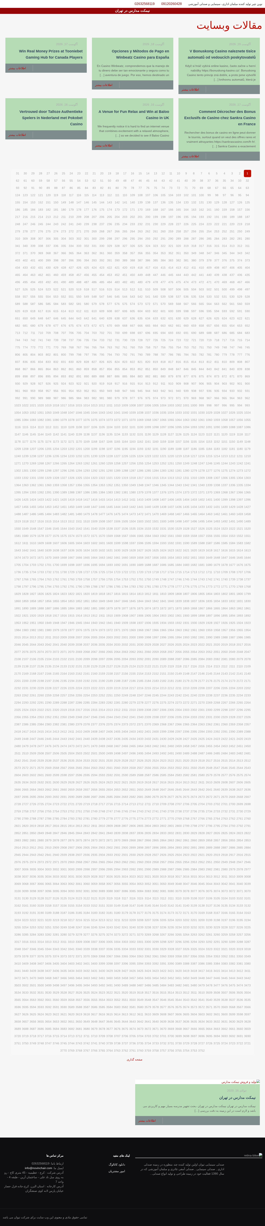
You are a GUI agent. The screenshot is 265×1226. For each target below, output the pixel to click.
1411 (132, 499)
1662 (109, 557)
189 (232, 217)
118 (63, 195)
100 (201, 195)
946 (132, 391)
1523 (224, 528)
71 (186, 188)
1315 (155, 478)
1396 (247, 499)
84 (86, 188)
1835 (209, 601)
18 (117, 173)
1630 (117, 550)
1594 (155, 543)
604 (140, 311)
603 (147, 311)
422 (109, 267)
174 (109, 209)
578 (101, 304)
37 (209, 180)
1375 (170, 492)
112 (109, 195)
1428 (239, 507)
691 (186, 333)
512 (132, 289)
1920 (33, 615)
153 (32, 202)
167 (163, 209)
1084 (25, 420)
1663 (102, 557)
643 (78, 318)
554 (48, 296)
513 (124, 289)
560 (239, 304)
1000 (193, 405)
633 (155, 318)
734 (94, 340)
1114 (33, 427)
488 (78, 282)
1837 (193, 601)
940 (178, 391)
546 (109, 296)
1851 (86, 601)
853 (132, 369)
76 (147, 188)
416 (155, 267)
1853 (71, 601)
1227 (117, 456)
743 (25, 340)
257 (186, 231)
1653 (178, 557)
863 (55, 369)
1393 (33, 492)
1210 (247, 456)
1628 (132, 550)
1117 (248, 434)
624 (224, 318)
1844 (140, 601)
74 (163, 188)
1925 (232, 622)
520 (71, 289)
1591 (178, 543)
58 (48, 180)
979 (117, 398)
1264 (71, 463)
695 (155, 333)
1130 (148, 434)
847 (178, 369)
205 (109, 217)
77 (140, 188)
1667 (71, 557)
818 (163, 362)
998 (209, 405)
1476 (109, 514)
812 (209, 362)
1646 (232, 557)
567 (186, 304)
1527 (193, 528)
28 (40, 173)
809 (232, 362)
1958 (216, 630)
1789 (86, 586)
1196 (117, 449)
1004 (163, 405)
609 (101, 311)
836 (25, 362)
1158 (171, 441)
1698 (71, 564)
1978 (63, 630)
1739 (232, 579)
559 (247, 304)
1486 (33, 514)
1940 (117, 622)
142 (117, 202)
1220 (170, 456)
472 (201, 282)
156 (247, 209)
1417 (86, 499)
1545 (56, 528)
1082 (40, 420)
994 (239, 405)
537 (178, 296)
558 (17, 296)
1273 (239, 470)
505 (186, 289)
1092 (201, 427)
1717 (163, 572)
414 (170, 267)
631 (170, 318)
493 (40, 282)
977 (132, 398)
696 (147, 333)
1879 (109, 608)
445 (170, 275)
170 (140, 209)
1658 (140, 557)
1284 (155, 470)
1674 (17, 557)
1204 (56, 449)
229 (163, 224)
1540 (94, 528)
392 (101, 260)
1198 (102, 449)
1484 (48, 514)
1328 (56, 478)
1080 (56, 420)
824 (117, 362)
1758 (86, 579)
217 (17, 217)
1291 (102, 470)
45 (147, 180)
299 (101, 238)
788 (155, 354)
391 (109, 260)
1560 (178, 536)
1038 (140, 412)
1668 (63, 557)
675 (71, 325)
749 (216, 347)
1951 (33, 622)
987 (55, 398)
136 (163, 202)
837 (17, 362)
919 (101, 383)
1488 (17, 514)
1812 (148, 593)
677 (55, 325)
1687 (155, 564)
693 (170, 333)
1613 (247, 550)
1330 (40, 478)
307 (40, 238)
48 (124, 180)
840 (232, 369)
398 (55, 260)
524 (40, 289)
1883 (79, 608)
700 (117, 333)
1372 (193, 492)
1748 (163, 579)
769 (63, 347)
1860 (17, 601)
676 (63, 325)
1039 (132, 412)
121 (40, 195)
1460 (232, 514)
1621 (186, 550)
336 (55, 246)
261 (155, 231)
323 (155, 246)
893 (63, 376)
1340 (201, 485)
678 (48, 325)
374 (239, 260)
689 (201, 333)
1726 (94, 572)
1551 (247, 536)
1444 (117, 507)
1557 (201, 536)
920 (94, 383)
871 (232, 376)
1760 (71, 579)
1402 (201, 499)
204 (117, 217)
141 (124, 202)
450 (132, 275)
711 (33, 333)
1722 (125, 572)
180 (63, 209)
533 (209, 296)
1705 (17, 564)
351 (178, 253)
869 (247, 376)
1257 (125, 463)
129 (216, 202)
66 (224, 188)
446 (163, 275)
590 (247, 311)
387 (140, 260)
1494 (209, 521)
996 (224, 405)
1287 (132, 470)
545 (117, 296)
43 (163, 180)
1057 (232, 420)
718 (216, 340)
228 (170, 224)
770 (55, 347)
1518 (25, 521)
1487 (25, 514)
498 (239, 289)
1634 (86, 550)
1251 (170, 463)
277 (32, 231)
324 (147, 246)
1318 (132, 478)
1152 (217, 441)
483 (117, 282)
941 (170, 391)
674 (78, 325)
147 (78, 202)
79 (124, 188)
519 (78, 289)
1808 (178, 593)
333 (78, 246)
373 (247, 260)
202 (132, 217)
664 (155, 325)
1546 (48, 528)
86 (71, 188)
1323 (94, 478)
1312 (178, 478)
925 (55, 383)
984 (78, 398)
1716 (170, 572)
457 (78, 275)
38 (201, 180)
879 (170, 376)
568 (178, 304)
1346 (155, 485)
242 (63, 224)
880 (163, 376)
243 (55, 224)
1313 (170, 478)
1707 (239, 572)
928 (32, 383)
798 (78, 354)
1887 (48, 608)
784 (186, 354)
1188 (178, 449)
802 (48, 354)
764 (101, 347)
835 (32, 362)
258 (178, 231)
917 (117, 383)
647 (48, 318)
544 (124, 296)
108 (140, 195)
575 (124, 304)
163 (193, 209)
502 (209, 289)
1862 (239, 608)
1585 (224, 543)
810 (224, 362)
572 (147, 304)
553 (55, 296)
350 (186, 253)
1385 (94, 492)
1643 (17, 550)
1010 (117, 405)
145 (94, 202)
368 (48, 253)
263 (140, 231)
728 (140, 340)
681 (25, 325)
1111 (56, 427)
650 (25, 318)
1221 (163, 456)
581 (78, 304)
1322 (102, 478)
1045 (86, 412)
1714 (186, 572)
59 (40, 180)
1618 (209, 550)
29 (33, 173)
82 (102, 188)
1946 (71, 622)
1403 (193, 499)
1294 (79, 470)
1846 (125, 601)
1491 (232, 521)
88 (56, 188)
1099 (148, 427)
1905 (148, 615)
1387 (79, 492)
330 (101, 246)
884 (132, 376)
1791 (71, 586)
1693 (109, 564)
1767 (17, 579)
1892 (247, 615)
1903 (163, 615)
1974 (94, 630)
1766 (25, 579)
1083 (33, 420)
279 (17, 231)
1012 (102, 405)
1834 (216, 601)
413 (178, 267)
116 (79, 195)
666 (140, 325)
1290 (109, 470)
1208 (25, 449)
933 (232, 391)
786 (170, 354)
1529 (178, 528)
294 (140, 238)
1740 (224, 579)
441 (201, 275)
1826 (40, 593)
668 (124, 325)
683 (247, 333)
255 (201, 231)
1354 (94, 485)
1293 (86, 470)
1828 (25, 593)
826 (101, 362)
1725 (102, 572)
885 (124, 376)
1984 (17, 630)
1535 (132, 528)
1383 (109, 492)
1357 (71, 485)
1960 (201, 630)
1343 (178, 485)
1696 (86, 564)
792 (124, 354)
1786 (109, 586)
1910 (109, 615)
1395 (17, 492)
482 (124, 282)
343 (239, 253)
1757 (94, 579)
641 (94, 318)
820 (147, 362)
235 (117, 224)
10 (178, 173)
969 (193, 398)
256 (193, 231)
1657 (148, 557)
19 (109, 173)
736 (78, 340)
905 (209, 383)
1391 (48, 492)
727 (147, 340)
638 (117, 318)
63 (247, 188)
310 (17, 238)
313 (232, 246)
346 (216, 253)
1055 (247, 420)
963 (239, 398)
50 (109, 180)
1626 (148, 550)
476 (170, 282)
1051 (40, 412)
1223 (148, 456)
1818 (102, 593)
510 (147, 289)
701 (109, 333)
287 (193, 238)
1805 (201, 593)
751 (201, 347)
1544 (63, 528)
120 (48, 195)
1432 (209, 507)
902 (232, 383)
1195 (125, 449)
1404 (186, 499)
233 (132, 224)
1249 (186, 463)
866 (32, 369)
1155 (194, 441)
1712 (201, 572)
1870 (178, 608)
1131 (140, 434)
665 (147, 325)
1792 (63, 586)
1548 (33, 528)
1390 (56, 492)
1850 (94, 601)
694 (163, 333)
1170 (79, 441)
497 (247, 289)
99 (209, 195)
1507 (109, 521)
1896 (216, 615)
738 (63, 340)
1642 (25, 550)
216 (25, 217)
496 (17, 282)
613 (71, 311)
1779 (163, 586)
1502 (148, 521)
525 (32, 289)
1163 (132, 441)
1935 (155, 622)
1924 (239, 622)
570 (163, 304)
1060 (209, 420)
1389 (63, 492)
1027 (224, 412)
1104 (109, 427)
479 (147, 282)
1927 (216, 622)
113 (102, 195)
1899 (193, 615)
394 (86, 260)
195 (186, 217)
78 (132, 188)
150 (55, 202)
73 (170, 188)
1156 (186, 441)
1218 (186, 456)
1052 (33, 412)
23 (79, 173)
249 (247, 231)
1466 (186, 514)
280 (247, 238)
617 (40, 311)
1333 (17, 478)
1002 (178, 405)
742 (32, 340)
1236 (48, 456)
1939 (125, 622)
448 (147, 275)
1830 (247, 601)
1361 (40, 485)
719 (209, 340)
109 (132, 195)
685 (232, 333)
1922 (17, 615)
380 (193, 260)
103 (178, 195)
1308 (209, 478)
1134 (117, 434)
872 (224, 376)
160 (216, 209)
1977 (71, 630)
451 (124, 275)
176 (94, 209)
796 (94, 354)
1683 (186, 564)
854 (124, 369)
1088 (232, 427)
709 (48, 333)
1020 (40, 405)
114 (94, 195)
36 (216, 180)
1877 (125, 608)
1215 (209, 456)
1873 (155, 608)
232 (140, 224)
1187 (186, 449)
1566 (132, 536)
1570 (102, 536)
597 (193, 311)
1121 (217, 434)
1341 (193, 485)
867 (25, 369)
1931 (186, 622)
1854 (63, 601)
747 (232, 347)
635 (140, 318)
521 (63, 289)
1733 (40, 572)
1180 (240, 449)
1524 (216, 528)
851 (147, 369)
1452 (56, 507)
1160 (155, 441)
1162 (140, 441)
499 (232, 289)
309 (25, 238)
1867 (201, 608)
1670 (48, 557)
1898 (201, 615)
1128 (163, 434)
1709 (224, 572)
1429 (232, 507)
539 (163, 296)
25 (63, 173)
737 (71, 340)
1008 (132, 405)
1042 (109, 412)
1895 (224, 615)
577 (109, 304)
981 (101, 398)
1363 (25, 485)
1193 (140, 449)
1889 (33, 608)
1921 (25, 615)
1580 (25, 536)
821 (140, 362)
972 (170, 398)
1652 (186, 557)
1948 (56, 622)
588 (25, 304)
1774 (201, 586)
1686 (163, 564)
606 (124, 311)
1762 (56, 579)
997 (216, 405)
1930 (193, 622)
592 (232, 311)
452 (117, 275)
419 (132, 267)
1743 (201, 579)
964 (232, 398)
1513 (63, 521)
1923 (247, 622)
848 (170, 369)
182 (48, 209)
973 (163, 398)
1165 (117, 441)
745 (247, 347)
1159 (163, 441)
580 (86, 304)
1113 (41, 427)
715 (239, 340)
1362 (33, 485)
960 (25, 391)
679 (40, 325)
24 (71, 173)
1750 (148, 579)
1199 (94, 449)
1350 (125, 485)
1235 (56, 456)
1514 (56, 521)
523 (48, 289)
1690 (132, 564)
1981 (40, 630)
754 (178, 347)
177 (86, 209)
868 (17, 369)
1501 (155, 521)
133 (186, 202)
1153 (209, 441)
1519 (17, 521)
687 (216, 333)
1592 (170, 543)
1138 (86, 434)
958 (40, 391)
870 (239, 376)
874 (209, 376)
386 (147, 260)
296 (124, 238)
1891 (17, 608)
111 (117, 195)
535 (193, 296)
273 (63, 231)
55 (71, 180)
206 (101, 217)
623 (232, 318)
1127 (171, 434)
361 (101, 253)
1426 (17, 499)
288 (186, 238)
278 (25, 231)
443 (186, 275)
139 (140, 202)
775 (17, 347)
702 (101, 333)
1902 (170, 615)
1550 (17, 528)
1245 (216, 463)
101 (193, 195)
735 (86, 340)
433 (25, 267)
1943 (94, 622)
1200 (86, 449)
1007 (140, 405)
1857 (40, 601)
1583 (239, 543)
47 (132, 180)
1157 (178, 441)
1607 (56, 543)
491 (55, 282)
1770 (232, 586)
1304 (239, 478)
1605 (71, 543)
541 (147, 296)
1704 (25, 564)
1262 (86, 463)
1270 (25, 463)
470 (216, 282)
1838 (186, 601)
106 (155, 195)
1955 (239, 630)
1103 (117, 427)
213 (48, 217)
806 (17, 354)
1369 (216, 492)
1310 (193, 478)
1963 (178, 630)
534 (201, 296)
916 (124, 383)
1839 (178, 601)
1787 (102, 586)
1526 (201, 528)
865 (40, 369)
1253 (155, 463)
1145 (33, 434)
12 (163, 173)
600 (170, 311)
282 (232, 238)
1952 (25, 622)
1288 (125, 470)
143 (109, 202)
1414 (109, 499)
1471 (148, 514)
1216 (201, 456)
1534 (140, 528)
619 (25, 311)
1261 (94, 463)
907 (193, 383)
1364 (17, 485)
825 (109, 362)
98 (216, 195)
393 (94, 260)
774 (25, 347)
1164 (125, 441)
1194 (132, 449)
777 (239, 354)
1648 (216, 557)
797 (86, 354)
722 (186, 340)
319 (186, 246)
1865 (216, 608)
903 (224, 383)
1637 (63, 550)
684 (239, 333)
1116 (18, 427)
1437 (170, 507)
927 (40, 383)
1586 (216, 543)
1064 (178, 420)
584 (55, 304)
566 (193, 304)
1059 (216, 420)
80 (117, 188)
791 (132, 354)
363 (86, 253)
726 (155, 340)
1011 (109, 405)
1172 (63, 441)
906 (201, 383)
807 (247, 362)
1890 (25, 608)
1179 (247, 449)
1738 (239, 579)
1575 (63, 536)
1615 (232, 550)
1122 (209, 434)
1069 (140, 420)
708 (55, 333)
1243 (232, 463)
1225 (132, 456)
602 (155, 311)
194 (193, 217)
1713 (193, 572)
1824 (56, 593)
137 (155, 202)
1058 (224, 420)
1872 (163, 608)
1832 (232, 601)
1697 (79, 564)
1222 (155, 456)
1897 (209, 615)
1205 (48, 449)
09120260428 (171, 4)
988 (48, 398)
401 (32, 260)
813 (201, 362)
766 (86, 347)
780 (216, 354)
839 (239, 369)
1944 (86, 622)
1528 (186, 528)
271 (78, 231)
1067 (155, 420)
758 (147, 347)
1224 (140, 456)
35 (224, 180)
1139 (79, 434)
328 (117, 246)
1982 (33, 630)
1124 (194, 434)
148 (71, 202)
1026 (232, 412)
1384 (102, 492)
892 (71, 376)
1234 (63, 456)
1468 (170, 514)
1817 (109, 593)
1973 (102, 630)
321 (170, 246)
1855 (56, 601)
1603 (86, 543)
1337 (224, 485)
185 (25, 209)
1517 (33, 521)
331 (94, 246)
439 (216, 275)
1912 (94, 615)
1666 (79, 557)
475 (178, 282)
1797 (25, 586)
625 (216, 318)
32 (247, 180)
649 (32, 318)
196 (178, 217)
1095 (178, 427)
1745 (186, 579)
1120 (224, 434)
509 (155, 289)
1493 (216, 521)
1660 (125, 557)
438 (224, 275)
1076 (86, 420)
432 (32, 267)
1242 (239, 463)
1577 (48, 536)
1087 (239, 427)
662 (170, 325)
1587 (209, 543)
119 (56, 195)
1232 (79, 456)
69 (201, 188)
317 (201, 246)
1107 (86, 427)
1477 (102, 514)
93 (17, 188)
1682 (193, 564)
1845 (132, 601)
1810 (163, 593)
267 (109, 231)
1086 (247, 427)
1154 (201, 441)
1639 (48, 550)
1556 (209, 536)
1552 (239, 536)
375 (232, 260)
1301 (25, 470)
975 (147, 398)
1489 (247, 521)
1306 (224, 478)
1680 (209, 564)
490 (63, 282)
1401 (209, 499)
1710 (216, 572)
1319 (125, 478)
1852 (79, 601)
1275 (224, 470)
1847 (117, 601)
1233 (71, 456)
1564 (148, 536)
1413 (117, 499)
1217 (193, 456)
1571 (94, 536)
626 (209, 318)
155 (17, 202)
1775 (193, 586)
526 (25, 289)
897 (32, 376)
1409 (148, 499)
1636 (71, 550)
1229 (102, 456)
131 (201, 202)
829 (78, 362)
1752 (132, 579)
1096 (170, 427)
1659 (132, 557)
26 (56, 173)
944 (147, 391)
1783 (132, 586)
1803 (216, 593)
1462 (216, 514)
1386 (86, 492)
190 (224, 217)
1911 (102, 615)
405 (239, 267)
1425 (25, 499)
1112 (48, 427)
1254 (148, 463)
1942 (102, 622)
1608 (48, 543)
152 (40, 202)
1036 (155, 412)
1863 (232, 608)
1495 (201, 521)
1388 (71, 492)
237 (101, 224)
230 (155, 224)
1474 (125, 514)
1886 (56, 608)
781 (209, 354)
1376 (163, 492)
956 (55, 391)
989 (40, 398)
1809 (170, 593)
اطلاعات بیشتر (190, 89)
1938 (132, 622)
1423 (40, 499)
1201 (79, 449)
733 (101, 340)
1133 (125, 434)
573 (140, 304)
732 (109, 340)
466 (247, 282)
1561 (170, 536)
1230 (94, 456)
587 (32, 304)
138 (147, 202)
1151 (224, 441)
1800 (239, 593)
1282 (170, 470)
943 (155, 391)
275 (48, 231)
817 (170, 362)
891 (78, 376)
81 (109, 188)
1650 (201, 557)
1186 (194, 449)
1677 (232, 564)
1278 (201, 470)
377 (216, 260)
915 (132, 383)
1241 (247, 463)
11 (170, 173)
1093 (193, 427)
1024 (247, 412)
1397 (239, 499)
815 (186, 362)
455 (94, 275)
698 (132, 333)
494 (32, 282)
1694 (102, 564)
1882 (86, 608)
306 (48, 238)
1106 (94, 427)
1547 (40, 528)
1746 (178, 579)
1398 (232, 499)
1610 (33, 543)
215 (32, 217)
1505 (125, 521)
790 (140, 354)
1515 (48, 521)
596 (201, 311)
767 (78, 347)
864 (48, 369)
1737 (247, 579)
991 (25, 398)
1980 (48, 630)
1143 (48, 434)
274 (55, 231)
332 (86, 246)
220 (232, 224)
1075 (94, 420)
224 (201, 224)
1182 (224, 449)
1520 (247, 528)
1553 (232, 536)
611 (86, 311)
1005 (155, 405)
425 (86, 267)
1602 (94, 543)
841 (224, 369)
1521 (239, 528)
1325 (79, 478)
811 (216, 362)
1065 (170, 420)
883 (140, 376)
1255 (140, 463)
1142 (56, 434)
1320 (117, 478)
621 (247, 318)
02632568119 (145, 4)
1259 (109, 463)
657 (209, 325)
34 (232, 180)
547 (101, 296)
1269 (33, 463)
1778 (170, 586)
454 (101, 275)
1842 (155, 601)
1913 (86, 615)
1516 (40, 521)
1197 (109, 449)
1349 (132, 485)
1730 (63, 572)
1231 (86, 456)
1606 (63, 543)
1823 (63, 593)
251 (232, 231)
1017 (63, 405)
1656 (155, 557)
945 (140, 391)
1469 (163, 514)
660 (186, 325)
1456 (25, 507)
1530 (170, 528)
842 (216, 369)
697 (140, 333)
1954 (247, 630)
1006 (148, 405)
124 (17, 195)
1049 (56, 412)
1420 (63, 499)
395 (78, 260)
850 (155, 369)
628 (193, 318)
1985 (247, 637)
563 (216, 304)
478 (155, 282)
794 (109, 354)
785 (178, 354)
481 (132, 282)
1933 (170, 622)
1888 (40, 608)
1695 (94, 564)
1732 (48, 572)
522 (55, 289)
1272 (247, 470)
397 (63, 260)
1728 (79, 572)
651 (17, 318)
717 (224, 340)
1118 (240, 434)
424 (94, 267)
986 (63, 398)
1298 (48, 470)
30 (25, 173)
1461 (224, 514)
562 (224, 304)
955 (63, 391)
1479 (86, 514)
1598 (125, 543)
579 (94, 304)
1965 (163, 630)
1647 (224, 557)
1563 (155, 536)
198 (163, 217)
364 (78, 253)
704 (86, 333)
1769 (239, 586)
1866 (209, 608)
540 (155, 296)
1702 (40, 564)
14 (147, 173)
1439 (155, 507)
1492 (224, 521)
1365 (247, 492)
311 (247, 246)
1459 (239, 514)
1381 (125, 492)
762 (117, 347)
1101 (132, 427)
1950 (40, 622)
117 (71, 195)
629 (186, 318)
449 (140, 275)
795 (101, 354)
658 (201, 325)
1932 (178, 622)
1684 (178, 564)
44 (155, 180)
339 (32, 246)
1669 (56, 557)
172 (124, 209)
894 (55, 376)
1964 (170, 630)
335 (63, 246)
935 (216, 391)
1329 (48, 478)
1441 (140, 507)
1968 (140, 630)
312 (239, 246)
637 (124, 318)
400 (40, 260)
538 (170, 296)
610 (94, 311)
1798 (17, 586)
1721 (132, 572)
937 (201, 391)
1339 (209, 485)
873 (216, 376)
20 (102, 173)
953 (78, 391)
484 (109, 282)
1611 (25, 543)
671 (101, 325)
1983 (25, 630)
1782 (140, 586)
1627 (140, 550)
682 (17, 325)
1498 (178, 521)
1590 (186, 543)
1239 (25, 456)
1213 (224, 456)
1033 (178, 412)
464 (25, 275)
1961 (193, 630)
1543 (71, 528)
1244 (224, 463)
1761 (63, 579)
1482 (63, 514)
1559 (186, 536)
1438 (163, 507)
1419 (71, 499)
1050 (48, 412)
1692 (117, 564)
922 (78, 383)
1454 (40, 507)
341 (17, 246)
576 (117, 304)
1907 (132, 615)
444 (178, 275)
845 (193, 369)
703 (94, 333)
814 (193, 362)
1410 (140, 499)
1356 (79, 485)
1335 (239, 485)
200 (147, 217)
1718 (155, 572)
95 (239, 195)
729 (132, 340)
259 (170, 231)
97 (224, 195)
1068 (148, 420)
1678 (224, 564)
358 (124, 253)
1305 (232, 478)
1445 (109, 507)
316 (209, 246)
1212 (232, 456)
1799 (247, 593)
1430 (224, 507)
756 (163, 347)
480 (140, 282)
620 (17, 311)
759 (140, 347)
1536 (125, 528)
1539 (102, 528)
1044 (94, 412)
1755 (109, 579)
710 (40, 333)
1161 (148, 441)
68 (209, 188)
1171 (71, 441)
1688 (148, 564)
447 (155, 275)
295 (132, 238)
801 (55, 354)
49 (117, 180)
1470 (155, 514)
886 (117, 376)
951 (94, 391)
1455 (33, 507)
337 (48, 246)
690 (193, 333)
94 (247, 195)
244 (48, 224)
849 (163, 369)
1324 (86, 478)
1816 (117, 593)
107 (147, 195)
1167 (102, 441)
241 (71, 224)
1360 (48, 485)
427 (71, 267)
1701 (48, 564)
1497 (186, 521)
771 (48, 347)
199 (155, 217)
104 (170, 195)
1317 (140, 478)
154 (25, 202)
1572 (86, 536)
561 (232, 304)
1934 (163, 622)
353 (163, 253)
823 (124, 362)
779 (224, 354)
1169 (86, 441)
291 (163, 238)
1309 (201, 478)
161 (209, 209)
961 (17, 391)
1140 (71, 434)
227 (178, 224)
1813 (140, 593)
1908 (125, 615)
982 (94, 398)
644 (71, 318)
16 (132, 173)
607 (117, 311)
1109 (71, 427)
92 (25, 188)
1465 (193, 514)
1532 (155, 528)
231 (147, 224)
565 (201, 304)
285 (209, 238)
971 (178, 398)
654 (232, 325)
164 (186, 209)
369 (40, 253)
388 (132, 260)
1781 (148, 586)
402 (25, 260)
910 (170, 383)
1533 (148, 528)
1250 (178, 463)
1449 (79, 507)
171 (132, 209)
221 (224, 224)
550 (78, 296)
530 (232, 296)
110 (125, 195)
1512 (71, 521)
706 (71, 333)
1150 (232, 441)
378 (209, 260)
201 (140, 217)
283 (224, 238)
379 (201, 260)
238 (94, 224)
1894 (232, 615)
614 (63, 311)
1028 (216, 412)
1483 (56, 514)
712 (25, 333)
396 (71, 260)
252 (224, 231)
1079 (63, 420)
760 (132, 347)
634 (147, 318)
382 (178, 260)
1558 (193, 536)
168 (155, 209)
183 (40, 209)
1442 (132, 507)
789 (147, 354)
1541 (86, 528)
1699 (63, 564)
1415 (102, 499)
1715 (178, 572)
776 (247, 354)
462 (40, 275)
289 (178, 238)
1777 (178, 586)
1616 (224, 550)
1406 (170, 499)
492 (48, 282)
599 (178, 311)
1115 (25, 427)
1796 (33, 586)
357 (132, 253)
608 (109, 311)
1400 (216, 499)
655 (224, 325)
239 (86, 224)
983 (86, 398)
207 (94, 217)
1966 (155, 630)
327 (124, 246)
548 (94, 296)
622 (239, 318)
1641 (33, 550)
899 (17, 376)
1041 (117, 412)
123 (25, 195)
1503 (140, 521)
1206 (40, 449)
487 (86, 282)
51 (102, 180)
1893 (239, 615)
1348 (140, 485)
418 (140, 267)
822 (132, 362)
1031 (193, 412)
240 (78, 224)
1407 (163, 499)
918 (109, 383)
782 (201, 354)
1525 (209, 528)
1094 (186, 427)
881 (155, 376)
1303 (247, 478)
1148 (247, 441)
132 (193, 202)
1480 (79, 514)
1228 (109, 456)
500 (224, 289)
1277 (209, 470)
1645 (239, 557)
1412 (125, 499)
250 (239, 231)
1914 (79, 615)
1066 (163, 420)
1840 (170, 601)
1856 (48, 601)
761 (124, 347)
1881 (94, 608)
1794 (48, 586)
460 (55, 275)
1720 (140, 572)
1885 (63, 608)
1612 (17, 543)
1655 (163, 557)
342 (247, 253)
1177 (25, 441)
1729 (71, 572)
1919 (40, 615)
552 (63, 296)
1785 (117, 586)
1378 (148, 492)
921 (86, 383)
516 (101, 289)
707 (63, 333)
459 (63, 275)
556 (32, 296)
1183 (217, 449)
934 (224, 391)
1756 (102, 579)
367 (55, 253)
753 (186, 347)
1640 (40, 550)
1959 (209, 630)
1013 (94, 405)
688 (209, 333)
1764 (40, 579)
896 (40, 376)
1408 (155, 499)
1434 (193, 507)
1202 (71, 449)
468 (232, 282)
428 (63, 267)
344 (232, 253)
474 (186, 282)
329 (109, 246)
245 (40, 224)
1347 (148, 485)
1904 (155, 615)
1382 (117, 492)
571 (155, 304)
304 (63, 238)
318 (193, 246)
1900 (186, 615)
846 (186, 369)
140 (132, 202)
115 (86, 195)
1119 (232, 434)
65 (232, 188)
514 (117, 289)
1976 (79, 630)
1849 (102, 601)
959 (32, 391)
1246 (209, 463)
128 (224, 202)
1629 (125, 550)
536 (186, 296)
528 (247, 296)
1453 (48, 507)
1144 (40, 434)
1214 (216, 456)
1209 (17, 449)
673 (86, 325)
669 (117, 325)
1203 (63, 449)
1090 (216, 427)
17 (124, 173)
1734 (33, 572)
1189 (171, 449)
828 (86, 362)
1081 (48, 420)
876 (193, 376)
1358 (63, 485)
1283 (163, 470)
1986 (239, 637)
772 (40, 347)
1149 (240, 441)
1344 (170, 485)
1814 (132, 593)
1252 (163, 463)
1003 (170, 405)
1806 (193, 593)
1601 (102, 543)
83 (94, 188)
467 (239, 282)
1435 (186, 507)
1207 (33, 449)
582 (71, 304)
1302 (17, 470)
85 (79, 188)
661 (178, 325)
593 (224, 311)
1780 (155, 586)
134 (178, 202)
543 (132, 296)
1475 (117, 514)
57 (56, 180)
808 (239, 362)
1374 (178, 492)
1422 (48, 499)
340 (25, 246)
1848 (109, 601)
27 (48, 173)
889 (94, 376)
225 (193, 224)
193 (201, 217)
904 (216, 383)
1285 (148, 470)
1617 (216, 550)
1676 (239, 564)
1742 (209, 579)
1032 (186, 412)
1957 (224, 630)
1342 (186, 485)
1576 (56, 536)
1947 (63, 622)
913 (147, 383)
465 (17, 275)
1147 (17, 434)
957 (48, 391)
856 (109, 369)
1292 (94, 470)
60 (33, 180)
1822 (71, 593)
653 (239, 325)
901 (239, 383)
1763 (48, 579)
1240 (17, 456)
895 (48, 376)
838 (247, 369)
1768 (247, 586)
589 (17, 304)
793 (117, 354)
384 (163, 260)
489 (71, 282)
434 (17, 267)
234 (124, 224)
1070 (132, 420)
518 (86, 289)
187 (247, 217)
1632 (102, 550)
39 (193, 180)
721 (193, 340)
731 (117, 340)
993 (247, 405)
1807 (186, 593)
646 (55, 318)
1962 (186, 630)
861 (71, 369)
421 (117, 267)
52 (94, 180)
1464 (201, 514)
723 (178, 340)
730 (124, 340)
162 (201, 209)
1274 (232, 470)
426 (78, 267)
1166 (109, 441)
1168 (94, 441)
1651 (193, 557)
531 (224, 296)
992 (17, 398)
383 (170, 260)
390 (117, 260)
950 (101, 391)
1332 (25, 478)
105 (163, 195)
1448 (86, 507)
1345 (163, 485)
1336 (232, 485)
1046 (79, 412)
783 (193, 354)
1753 (125, 579)
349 (193, 253)
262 (147, 231)
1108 (79, 427)
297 (117, 238)
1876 (132, 608)
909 (178, 383)
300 (94, 238)
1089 (224, 427)
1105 (102, 427)
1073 (109, 420)
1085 (17, 420)
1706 (247, 572)
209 (78, 217)
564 (209, 304)
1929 (201, 622)
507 (170, 289)
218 (247, 224)
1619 (201, 550)
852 (140, 369)
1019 (48, 405)
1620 (193, 550)
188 (239, 217)
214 (40, 217)
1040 (125, 412)
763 (109, 347)
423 (101, 267)
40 (186, 180)
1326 (71, 478)
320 (178, 246)
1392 (40, 492)
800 (63, 354)
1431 (216, 507)
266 (117, 231)
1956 (232, 630)
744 (17, 340)
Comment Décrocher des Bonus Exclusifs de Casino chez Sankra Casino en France (220, 118)
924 (63, 383)
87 (63, 188)
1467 (178, 514)
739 (55, 340)
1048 (63, 412)
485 (101, 282)
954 (71, 391)
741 (40, 340)
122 (32, 195)
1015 (79, 405)
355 (147, 253)
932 (239, 391)
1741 (216, 579)
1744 (193, 579)
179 (71, 209)
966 (216, 398)
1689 (140, 564)
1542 (79, 528)
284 (216, 238)
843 (209, 369)
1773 (209, 586)
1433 (201, 507)
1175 (40, 441)
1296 (63, 470)
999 (201, 405)
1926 (224, 622)
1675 (247, 564)
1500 (163, 521)
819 (155, 362)
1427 (247, 507)
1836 (201, 601)
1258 (117, 463)
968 (201, 398)
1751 (140, 579)
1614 (239, 550)
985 (71, 398)
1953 (17, 622)
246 (32, 224)
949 (109, 391)
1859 (25, 601)
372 (17, 253)
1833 (224, 601)
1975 (86, 630)
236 (109, 224)
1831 (239, 601)
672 (94, 325)
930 (17, 383)
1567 (125, 536)
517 (94, 289)
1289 (117, 470)
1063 (186, 420)
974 (155, 398)
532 (216, 296)
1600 (109, 543)
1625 (155, 550)
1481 (71, 514)
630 (178, 318)
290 (170, 238)
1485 (40, 514)
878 (178, 376)
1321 (109, 478)
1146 (25, 434)
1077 (79, 420)
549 (86, 296)
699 (124, 333)
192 (209, 217)
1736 (17, 572)
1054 (17, 412)
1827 (33, 593)
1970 (125, 630)
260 (163, 231)
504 (193, 289)
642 (86, 318)
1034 (170, 412)
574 (132, 304)
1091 (209, 427)
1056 (239, 420)
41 (178, 180)
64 (239, 188)
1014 (86, 405)
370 (32, 253)
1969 (132, 630)
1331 (33, 478)
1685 (170, 564)
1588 (201, 543)
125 (247, 202)
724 (170, 340)
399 (48, 260)
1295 (71, 470)
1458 (247, 514)
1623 (170, 550)
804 (32, 354)
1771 (224, 586)
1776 (186, 586)
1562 (163, 536)
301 (86, 238)
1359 (56, 485)
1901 (178, 615)
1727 (86, 572)
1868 (193, 608)
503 (201, 289)
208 (86, 217)
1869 (186, 608)
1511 (79, 521)
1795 (40, 586)
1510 (86, 521)
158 (232, 209)
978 (124, 398)
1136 (102, 434)
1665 (86, 557)
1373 (186, 492)
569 (170, 304)
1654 (170, 557)
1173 (56, 441)
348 (201, 253)
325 (140, 246)
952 (86, 391)
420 (124, 267)
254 (209, 231)
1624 (163, 550)
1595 (148, 543)
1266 (56, 463)
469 (224, 282)
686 (224, 333)
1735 (25, 572)
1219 (178, 456)
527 (17, 289)
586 (40, 304)
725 (163, 340)
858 (94, 369)
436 (239, 275)
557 (25, 296)
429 (55, 267)
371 (25, 253)
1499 (170, 521)
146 (86, 202)
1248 (193, 463)
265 (124, 231)
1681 (201, 564)
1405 (178, 499)
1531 (163, 528)
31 (17, 173)
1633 (94, 550)
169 (147, 209)
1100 (140, 427)
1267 (48, 463)
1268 (40, 463)
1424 (33, 499)
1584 (232, 543)
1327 (63, 478)
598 (186, 311)
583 (63, 304)
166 (170, 209)
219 (239, 224)
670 (109, 325)
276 (40, 231)
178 (78, 209)
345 (224, 253)
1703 (33, 564)
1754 (117, 579)
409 (209, 267)
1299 (40, 470)
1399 (224, 499)
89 (48, 188)
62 (17, 180)
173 (117, 209)
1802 (224, 593)
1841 (163, 601)
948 (117, 391)
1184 (209, 449)
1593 (163, 543)
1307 (216, 478)
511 (140, 289)
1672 (33, 557)
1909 (117, 615)
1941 (109, 622)
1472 (140, 514)
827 (94, 362)
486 (94, 282)
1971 (117, 630)
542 (140, 296)
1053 (25, 412)
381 (186, 260)
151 (48, 202)
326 (132, 246)
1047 (71, 412)
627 (201, 318)
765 (94, 347)
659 (193, 325)
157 (239, 209)
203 (124, 217)
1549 (25, 528)
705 (78, 333)
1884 (71, 608)
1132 (132, 434)
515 (109, 289)
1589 (193, 543)
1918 (48, 615)
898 (25, 376)
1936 (148, 622)
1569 (109, 536)
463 (32, 275)
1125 (186, 434)
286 (201, 238)
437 (232, 275)
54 (79, 180)
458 (71, 275)
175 (101, 209)
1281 (178, 470)
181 (55, 209)
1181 (232, 449)
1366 (239, 492)
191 (216, 217)
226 (186, 224)
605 (132, 311)
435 (247, 275)
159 (224, 209)
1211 (240, 456)
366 (63, 253)
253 (216, 231)
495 (25, 282)
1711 (209, 572)
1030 (201, 412)
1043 (102, 412)
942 (163, 391)
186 (17, 209)
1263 (79, 463)
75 (155, 188)
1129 (155, 434)
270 (86, 231)
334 (71, 246)
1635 (79, 550)
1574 (71, 536)
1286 (140, 470)
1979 (56, 630)
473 (193, 282)
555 (40, 296)
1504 (132, 521)
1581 (17, 536)
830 (71, 362)
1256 (132, 463)
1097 (163, 427)
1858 (33, 601)
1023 (17, 405)
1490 (239, 521)
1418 (79, 499)
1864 (224, 608)
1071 (125, 420)
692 (178, 333)
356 (140, 253)
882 (147, 376)
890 (86, 376)
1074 (102, 420)
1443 (125, 507)
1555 (216, 536)
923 (71, 383)
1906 (140, 615)
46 (140, 180)
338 (40, 246)
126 (239, 202)
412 (186, 267)
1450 (71, 507)
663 (163, 325)
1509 (94, 521)
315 (216, 246)
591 (239, 311)
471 (209, 282)
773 (32, 347)
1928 (209, 622)
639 (109, 318)
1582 (247, 543)
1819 (94, 593)
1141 (63, 434)
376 (224, 260)
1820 (86, 593)
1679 (216, 564)
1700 (56, 564)
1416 (94, 499)
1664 (94, 557)
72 (178, 188)
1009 (125, 405)
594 (216, 311)
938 (193, 391)
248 (17, 224)
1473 (132, 514)
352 (170, 253)
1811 (155, 593)
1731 (56, 572)
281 (239, 238)
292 (155, 238)
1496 (193, 521)
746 (239, 347)
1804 (209, 593)
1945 (79, 622)
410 (201, 267)
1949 (48, 622)
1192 (148, 449)
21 (94, 173)
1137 (94, 434)
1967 (148, 630)
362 (94, 253)
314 (224, 246)
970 (186, 398)
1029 (209, 412)
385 (155, 260)
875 (201, 376)
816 (178, 362)
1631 (109, 550)
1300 (33, 470)
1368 (224, 492)
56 (63, 180)
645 (63, 318)
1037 (148, 412)
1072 (117, 420)
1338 (216, 485)
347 (209, 253)
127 (232, 202)
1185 (201, 449)
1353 (102, 485)
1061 (201, 420)
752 (193, 347)
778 (232, 354)
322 (163, 246)
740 (48, 340)
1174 (48, 441)
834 (40, 362)
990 (32, 398)
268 (101, 231)
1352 (109, 485)
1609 (40, 543)
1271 (17, 463)
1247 (201, 463)
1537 (117, 528)
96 (232, 195)
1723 (117, 572)
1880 (102, 608)
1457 (17, 507)
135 (170, 202)
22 (86, 173)
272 (71, 231)
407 (224, 267)
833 (48, 362)
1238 (33, 456)
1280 (186, 470)
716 (232, 340)
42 (170, 180)
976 (140, 398)
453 (109, 275)
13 (155, 173)
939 (186, 391)
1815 (125, 593)
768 (71, 347)
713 (17, 333)
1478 (94, 514)
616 (48, 311)
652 (247, 325)
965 (224, 398)
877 (186, 376)
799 (71, 354)
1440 (148, 507)
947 (124, 391)
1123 (201, 434)
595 (209, 311)
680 (32, 325)
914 (140, 383)
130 (209, 202)
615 (55, 311)
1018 (56, 405)
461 (48, 275)
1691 (125, 564)
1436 (178, 507)
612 (78, 311)
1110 (64, 427)
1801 (232, 593)
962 (247, 398)
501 (216, 289)
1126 (178, 434)
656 (216, 325)
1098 (155, 427)
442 (193, 275)
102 (186, 195)
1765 (33, 579)
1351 (117, 485)
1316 (148, 478)
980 (109, 398)
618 (32, 311)
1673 (25, 557)
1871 (170, 608)
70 (193, 188)
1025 (239, 412)
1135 (109, 434)
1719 (148, 572)
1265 (63, 463)
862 (63, 369)
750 (209, 347)
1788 (94, 586)
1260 (102, 463)
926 (48, 383)
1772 (216, 586)
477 (163, 282)
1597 (132, 543)
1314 (163, 478)
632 (163, 318)
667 (132, 325)
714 (247, 340)
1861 (247, 608)
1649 (209, 557)
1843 (148, 601)
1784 (125, 586)
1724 (109, 572)
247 (25, 224)
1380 (132, 492)
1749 (155, 579)
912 (155, 383)
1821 (79, 593)
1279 (193, 470)
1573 (79, 536)
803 (40, 354)
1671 (40, 557)
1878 (117, 608)
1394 (25, 492)
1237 (40, 456)
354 (155, 253)
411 (194, 267)
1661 (117, 557)
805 (25, 354)
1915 (71, 615)
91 (33, 188)
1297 (56, 470)
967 (209, 398)
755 (170, 347)
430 (48, 267)
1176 (33, 441)
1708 (232, 572)
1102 (125, 427)
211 (63, 217)
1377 (155, 492)
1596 (140, 543)
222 (216, 224)
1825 (48, 593)
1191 (155, 449)
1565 (140, 536)
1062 (193, 420)
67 (216, 188)
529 (239, 296)
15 (140, 173)
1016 (71, 405)
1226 (125, 456)
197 (170, 217)
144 (101, 202)
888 (101, 376)
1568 (117, 536)
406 (232, 267)
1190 (163, 449)
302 (78, 238)
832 (55, 362)
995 (232, 405)
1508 (102, 521)
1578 (40, 536)
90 (40, 188)
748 (224, 347)
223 (209, 224)
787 (163, 354)
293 (147, 238)
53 (86, 180)
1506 (117, 521)
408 (216, 267)
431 (40, 267)
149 (63, 202)
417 (147, 267)
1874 (148, 608)
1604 (79, 543)
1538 (109, 528)
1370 (209, 492)
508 (163, 289)
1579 (33, 536)
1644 (247, 557)
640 (101, 318)
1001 (186, 405)
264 (132, 231)
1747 (170, 579)
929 (25, 383)
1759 (79, 579)
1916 (63, 615)
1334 (247, 485)
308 (32, 238)
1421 (56, 499)
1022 (25, 405)
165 (178, 209)
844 (201, 369)
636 (132, 318)
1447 (94, 507)
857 (101, 369)
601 (163, 311)
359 (117, 253)
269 (94, 231)
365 (71, 253)
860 (78, 369)
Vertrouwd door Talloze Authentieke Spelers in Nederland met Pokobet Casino (51, 118)
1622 (178, 550)
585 (48, 304)
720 (201, 340)
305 (55, 238)
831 (63, 362)
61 (25, 180)
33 (239, 180)
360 (109, 253)
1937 (140, 622)
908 (186, 383)
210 (71, 217)
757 (155, 347)
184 (32, 209)
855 (117, 369)
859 (86, 369)
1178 (17, 441)
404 (247, 267)
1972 (109, 630)
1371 (201, 492)
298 (109, 238)
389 (124, 260)
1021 (33, 405)
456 (86, 275)
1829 (17, 593)
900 (247, 383)
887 (109, 376)
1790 (79, 586)
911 (163, 383)
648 (40, 318)
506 (178, 289)
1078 (71, 420)
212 (55, 217)
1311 (186, 478)
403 (17, 260)
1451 (63, 507)
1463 (209, 514)
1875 (140, 608)
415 (163, 267)
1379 (140, 492)
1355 (86, 485)
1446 (102, 507)
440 (209, 275)
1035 (163, 412)
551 (71, 296)
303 (71, 238)
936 (209, 391)
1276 (216, 470)
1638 (56, 550)
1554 (224, 536)
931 (247, 391)
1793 (56, 586)
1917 (56, 615)
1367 (232, 492)
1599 (117, 543)
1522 (232, 528)
